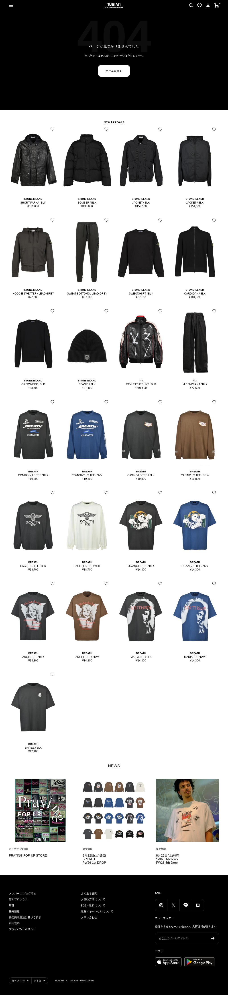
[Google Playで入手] (199, 961)
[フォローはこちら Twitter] (173, 905)
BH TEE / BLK (33, 747)
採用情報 (14, 911)
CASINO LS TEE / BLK (141, 475)
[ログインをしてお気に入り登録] (52, 129)
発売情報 (87, 849)
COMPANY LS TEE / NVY (87, 475)
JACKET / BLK (141, 202)
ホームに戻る (114, 71)
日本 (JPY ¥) (18, 980)
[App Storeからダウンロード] (168, 961)
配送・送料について (93, 905)
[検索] (191, 5)
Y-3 (141, 380)
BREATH (33, 471)
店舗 (11, 905)
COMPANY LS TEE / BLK (33, 475)
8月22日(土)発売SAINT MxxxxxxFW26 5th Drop (167, 859)
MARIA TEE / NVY (195, 657)
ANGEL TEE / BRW (87, 657)
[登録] (213, 938)
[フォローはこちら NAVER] (198, 905)
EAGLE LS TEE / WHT (87, 566)
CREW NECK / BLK (33, 384)
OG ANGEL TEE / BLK (141, 566)
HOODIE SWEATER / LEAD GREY (33, 293)
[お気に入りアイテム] (199, 5)
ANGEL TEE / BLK (33, 657)
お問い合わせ (89, 917)
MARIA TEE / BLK (141, 657)
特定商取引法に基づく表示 (25, 917)
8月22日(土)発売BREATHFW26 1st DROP (94, 859)
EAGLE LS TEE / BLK (33, 566)
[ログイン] (208, 5)
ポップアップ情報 (18, 849)
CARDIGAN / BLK (195, 293)
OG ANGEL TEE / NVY (194, 566)
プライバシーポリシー (22, 929)
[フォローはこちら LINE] (185, 905)
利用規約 (14, 923)
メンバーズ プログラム (22, 893)
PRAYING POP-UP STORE (28, 855)
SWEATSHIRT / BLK (141, 293)
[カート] (216, 5)
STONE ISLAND (33, 199)
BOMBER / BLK (87, 202)
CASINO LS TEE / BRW (195, 475)
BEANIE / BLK (87, 384)
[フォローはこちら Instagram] (161, 905)
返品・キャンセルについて (97, 911)
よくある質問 (89, 893)
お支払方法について (93, 899)
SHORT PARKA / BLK (33, 202)
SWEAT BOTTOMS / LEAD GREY (87, 293)
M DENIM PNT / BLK (195, 384)
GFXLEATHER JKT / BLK (141, 384)
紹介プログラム (18, 899)
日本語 (37, 980)
